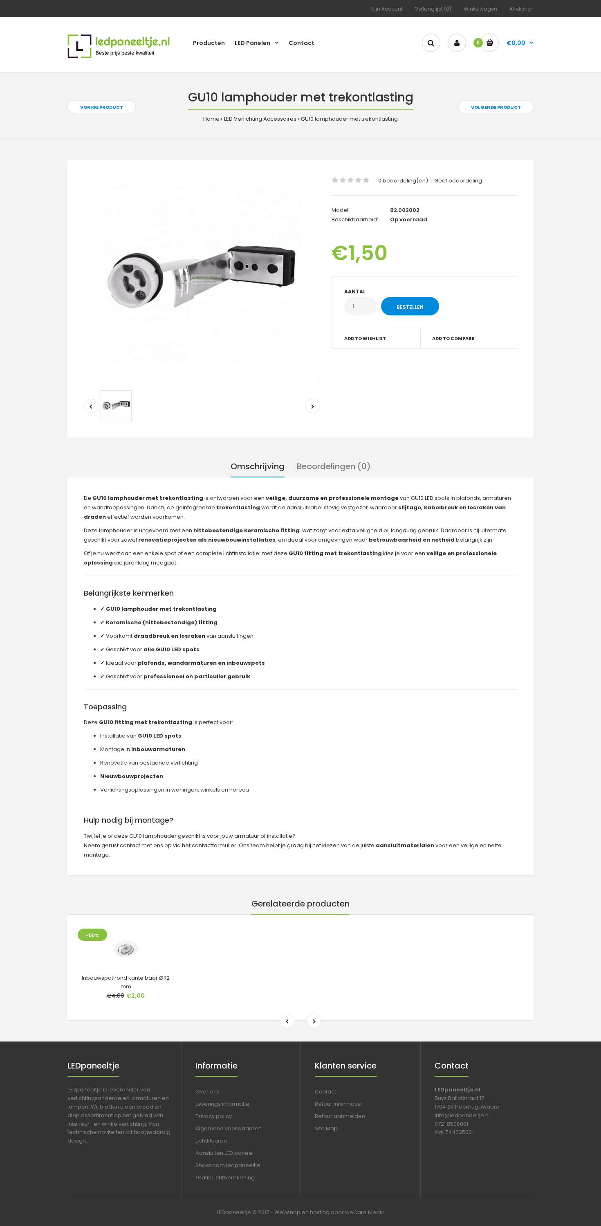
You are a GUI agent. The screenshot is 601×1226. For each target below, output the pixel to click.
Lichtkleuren (211, 1141)
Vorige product (101, 107)
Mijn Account (386, 8)
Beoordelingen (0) (334, 466)
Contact (325, 1092)
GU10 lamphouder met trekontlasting (349, 119)
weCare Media (365, 1212)
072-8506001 (451, 1124)
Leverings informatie (222, 1104)
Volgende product (496, 107)
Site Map (326, 1128)
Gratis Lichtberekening (225, 1177)
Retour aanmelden (340, 1116)
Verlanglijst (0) (433, 8)
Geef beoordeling (458, 180)
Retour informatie (338, 1104)
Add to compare (453, 338)
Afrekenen (521, 8)
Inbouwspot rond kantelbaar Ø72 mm (126, 982)
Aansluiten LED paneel (224, 1153)
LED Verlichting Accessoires (260, 119)
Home (211, 119)
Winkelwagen (480, 8)
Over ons (207, 1092)
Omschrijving (258, 466)
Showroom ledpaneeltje (227, 1165)
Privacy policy (213, 1116)
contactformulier (214, 845)
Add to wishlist (365, 338)
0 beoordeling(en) (403, 180)
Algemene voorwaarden (228, 1128)
